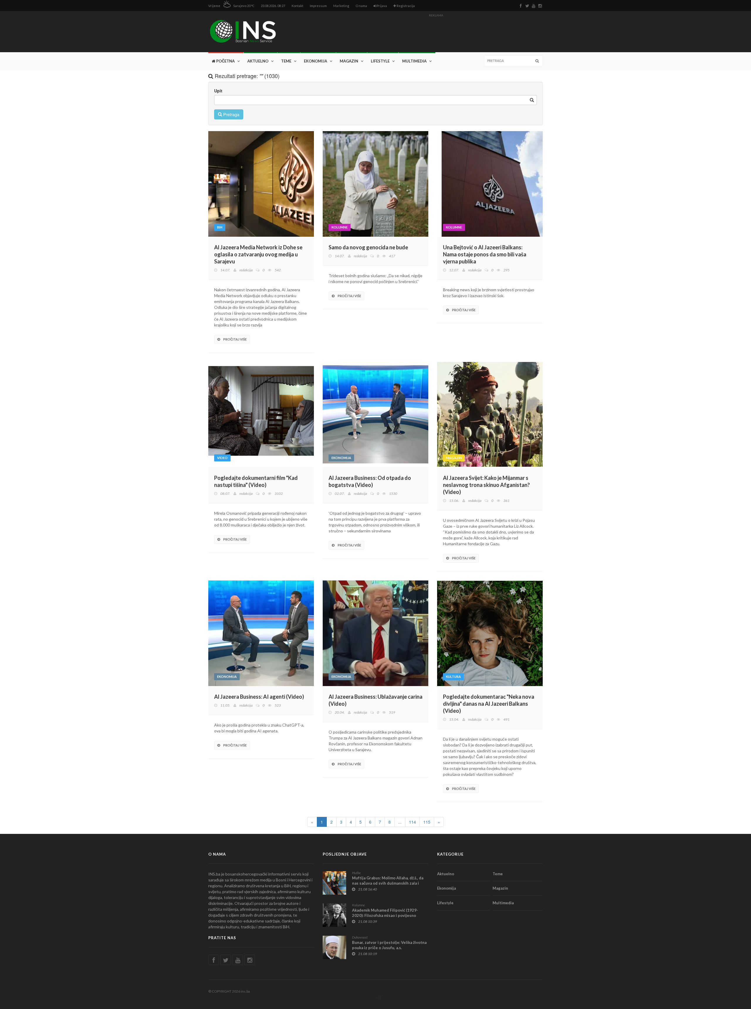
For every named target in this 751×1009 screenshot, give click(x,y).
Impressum (318, 6)
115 (426, 822)
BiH (219, 227)
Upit (218, 91)
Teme (286, 61)
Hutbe (356, 873)
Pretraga (230, 114)
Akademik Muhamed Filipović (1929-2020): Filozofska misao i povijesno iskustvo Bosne (385, 915)
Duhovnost (360, 937)
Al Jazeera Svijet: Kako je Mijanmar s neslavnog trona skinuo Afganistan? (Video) (486, 485)
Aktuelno (257, 61)
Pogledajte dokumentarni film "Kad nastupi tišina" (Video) (256, 481)
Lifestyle (380, 61)
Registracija (405, 6)
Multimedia (414, 61)
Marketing (341, 6)
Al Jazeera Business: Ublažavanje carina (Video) (375, 700)
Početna (225, 61)
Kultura (453, 676)
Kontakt (297, 6)
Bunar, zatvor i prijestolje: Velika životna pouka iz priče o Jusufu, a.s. (389, 945)
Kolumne (339, 227)
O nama (361, 6)
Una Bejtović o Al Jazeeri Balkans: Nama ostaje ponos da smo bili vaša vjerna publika (484, 254)
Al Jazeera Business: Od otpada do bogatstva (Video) (370, 481)
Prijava (381, 6)
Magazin (349, 61)
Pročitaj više (235, 339)
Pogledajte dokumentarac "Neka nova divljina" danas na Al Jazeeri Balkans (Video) (488, 703)
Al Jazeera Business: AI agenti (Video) (259, 696)
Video (222, 458)
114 (412, 822)
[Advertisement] (436, 32)
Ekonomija (315, 61)
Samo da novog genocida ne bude (368, 247)
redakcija (246, 270)
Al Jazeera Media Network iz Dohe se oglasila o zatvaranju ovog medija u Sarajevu (258, 254)
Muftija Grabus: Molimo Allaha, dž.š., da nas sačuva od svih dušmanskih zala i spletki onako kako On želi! (387, 883)
